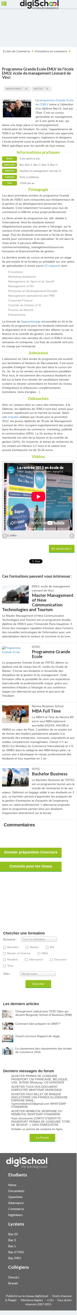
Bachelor (13, 947)
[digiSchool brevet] (63, 1282)
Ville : (7, 973)
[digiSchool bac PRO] (63, 1257)
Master (38, 88)
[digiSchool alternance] (63, 1202)
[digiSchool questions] (63, 1196)
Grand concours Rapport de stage (37, 1036)
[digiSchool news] (63, 1184)
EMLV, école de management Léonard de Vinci (36, 75)
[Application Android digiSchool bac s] (67, 1239)
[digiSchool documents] (63, 1190)
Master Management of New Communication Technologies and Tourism (38, 602)
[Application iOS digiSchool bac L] (65, 1245)
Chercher (38, 983)
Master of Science (19, 953)
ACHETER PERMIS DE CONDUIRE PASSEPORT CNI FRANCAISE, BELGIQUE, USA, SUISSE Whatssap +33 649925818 (39, 1079)
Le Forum (42, 1137)
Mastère (12, 959)
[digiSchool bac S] (63, 1239)
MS (52, 947)
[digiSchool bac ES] (63, 1233)
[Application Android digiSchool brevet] (67, 1282)
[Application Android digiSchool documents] (67, 1190)
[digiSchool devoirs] (63, 1276)
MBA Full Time (46, 710)
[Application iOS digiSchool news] (65, 1184)
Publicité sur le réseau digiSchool (27, 1296)
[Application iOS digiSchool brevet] (65, 1282)
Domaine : (10, 939)
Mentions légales (32, 1300)
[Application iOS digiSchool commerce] (65, 1208)
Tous (10, 965)
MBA (45, 953)
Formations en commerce (51, 51)
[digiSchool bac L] (63, 1245)
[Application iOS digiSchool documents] (65, 1190)
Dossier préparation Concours (30, 852)
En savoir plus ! (62, 548)
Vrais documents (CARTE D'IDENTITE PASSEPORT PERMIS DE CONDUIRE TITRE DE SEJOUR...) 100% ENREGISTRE (40, 1121)
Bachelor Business (50, 773)
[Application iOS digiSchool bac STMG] (65, 1251)
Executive (60, 959)
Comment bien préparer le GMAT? (37, 1023)
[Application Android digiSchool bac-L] (67, 1245)
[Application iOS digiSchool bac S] (65, 1239)
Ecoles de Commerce (16, 51)
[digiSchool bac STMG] (63, 1251)
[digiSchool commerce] (63, 1208)
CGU (50, 1300)
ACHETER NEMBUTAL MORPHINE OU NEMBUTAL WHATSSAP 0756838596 (36, 1113)
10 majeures (52, 265)
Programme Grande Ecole (51, 654)
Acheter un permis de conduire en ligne (36, 1129)
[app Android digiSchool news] (67, 1184)
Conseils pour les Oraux (31, 866)
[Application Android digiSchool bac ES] (67, 1233)
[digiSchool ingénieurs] (63, 1214)
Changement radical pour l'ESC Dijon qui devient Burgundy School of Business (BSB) (43, 1013)
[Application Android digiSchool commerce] (67, 1208)
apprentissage (31, 321)
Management (14, 88)
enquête (13, 417)
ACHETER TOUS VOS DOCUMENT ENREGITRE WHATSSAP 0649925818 (36, 1088)
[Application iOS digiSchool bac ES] (65, 1233)
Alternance (36, 959)
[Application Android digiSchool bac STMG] (67, 1251)
